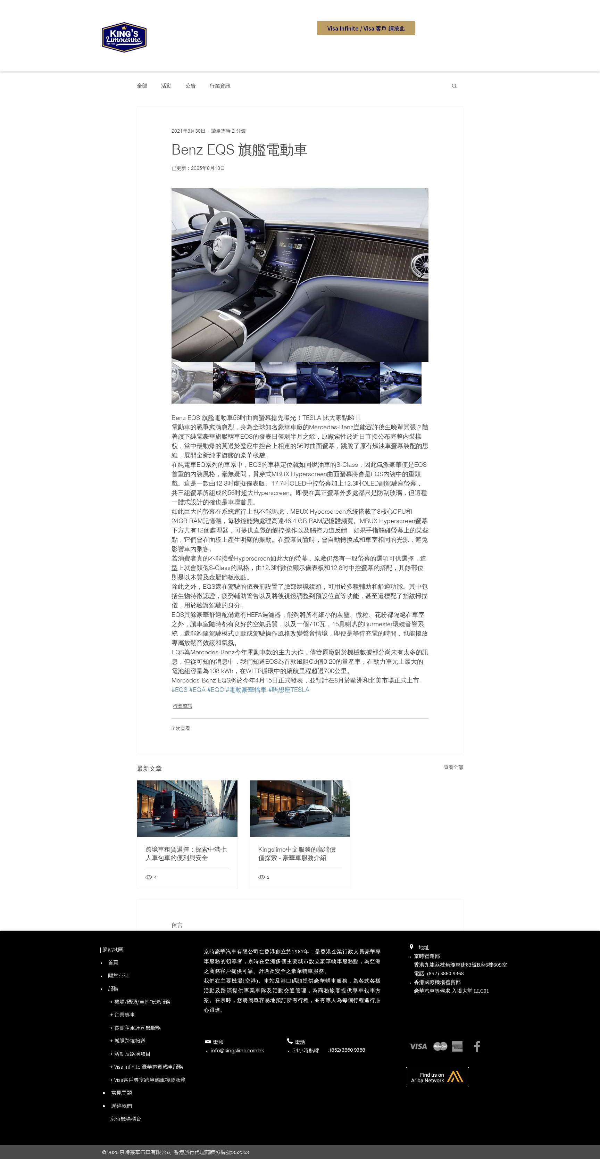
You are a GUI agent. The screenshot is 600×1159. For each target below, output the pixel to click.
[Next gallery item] (420, 275)
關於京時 (118, 975)
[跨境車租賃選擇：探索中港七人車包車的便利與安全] (187, 808)
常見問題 (121, 1092)
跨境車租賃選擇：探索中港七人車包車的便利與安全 (186, 853)
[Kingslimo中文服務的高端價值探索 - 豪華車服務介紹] (300, 808)
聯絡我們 (121, 1106)
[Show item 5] (359, 383)
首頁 (113, 962)
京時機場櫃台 (125, 1119)
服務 (113, 988)
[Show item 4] (317, 383)
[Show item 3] (276, 383)
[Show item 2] (234, 383)
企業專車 (124, 1014)
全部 (142, 85)
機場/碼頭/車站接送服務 (142, 1001)
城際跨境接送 (129, 1040)
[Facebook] (477, 1046)
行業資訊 (220, 85)
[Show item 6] (401, 383)
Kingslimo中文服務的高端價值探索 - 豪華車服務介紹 (297, 853)
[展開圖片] (300, 275)
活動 (166, 85)
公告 (190, 85)
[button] (366, 28)
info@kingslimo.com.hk (237, 1050)
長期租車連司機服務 (137, 1028)
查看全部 (453, 767)
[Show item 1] (192, 383)
